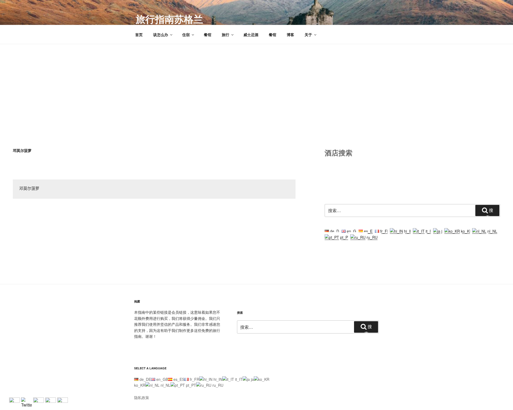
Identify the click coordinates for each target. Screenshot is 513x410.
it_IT (429, 231)
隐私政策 (141, 397)
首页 (139, 34)
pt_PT (344, 237)
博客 (290, 34)
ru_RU (372, 237)
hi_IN (408, 231)
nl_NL (491, 231)
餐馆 (207, 34)
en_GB (352, 231)
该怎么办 (160, 34)
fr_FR (384, 231)
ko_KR (466, 231)
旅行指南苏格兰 (169, 19)
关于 (308, 34)
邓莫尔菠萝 (29, 189)
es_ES (369, 231)
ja (442, 231)
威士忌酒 (250, 34)
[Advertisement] (256, 84)
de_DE (335, 231)
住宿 (186, 34)
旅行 (225, 34)
